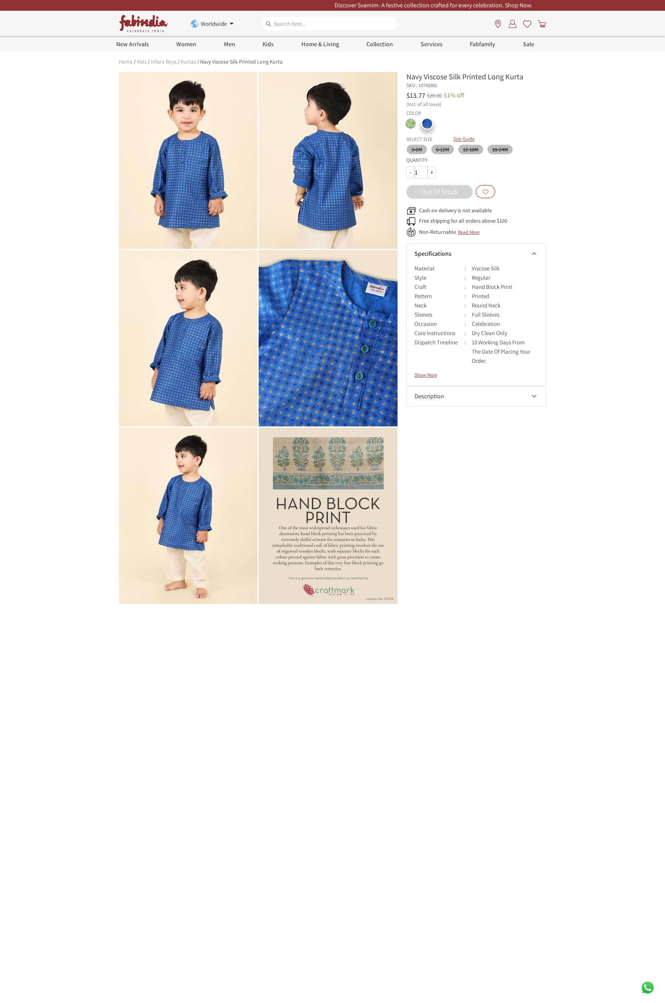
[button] (410, 123)
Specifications (432, 254)
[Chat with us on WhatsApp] (647, 987)
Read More (469, 232)
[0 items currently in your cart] (540, 23)
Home (126, 61)
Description (429, 396)
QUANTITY (417, 160)
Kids (142, 61)
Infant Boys (164, 61)
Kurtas (188, 61)
